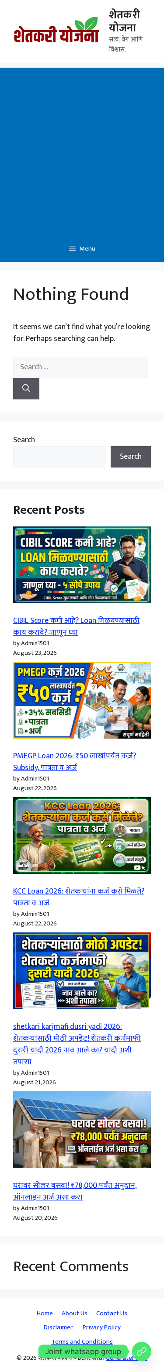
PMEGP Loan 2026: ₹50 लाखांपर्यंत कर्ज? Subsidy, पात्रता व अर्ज (74, 762)
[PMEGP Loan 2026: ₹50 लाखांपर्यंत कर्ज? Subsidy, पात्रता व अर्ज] (82, 702)
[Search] (26, 388)
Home (45, 1313)
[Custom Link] (141, 1351)
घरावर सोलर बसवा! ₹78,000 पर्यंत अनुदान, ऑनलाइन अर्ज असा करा (75, 1191)
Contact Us (111, 1313)
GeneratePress (126, 1357)
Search (24, 440)
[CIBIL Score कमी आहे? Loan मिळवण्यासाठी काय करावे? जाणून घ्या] (82, 566)
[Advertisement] (82, 149)
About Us (74, 1313)
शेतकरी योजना (124, 21)
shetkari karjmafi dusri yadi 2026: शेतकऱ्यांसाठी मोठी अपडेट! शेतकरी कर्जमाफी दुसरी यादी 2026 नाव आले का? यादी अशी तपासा (77, 1044)
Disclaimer (59, 1327)
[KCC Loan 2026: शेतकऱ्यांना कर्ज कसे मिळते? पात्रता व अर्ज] (82, 837)
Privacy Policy (102, 1327)
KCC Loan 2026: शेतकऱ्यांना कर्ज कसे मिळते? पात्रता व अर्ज (78, 897)
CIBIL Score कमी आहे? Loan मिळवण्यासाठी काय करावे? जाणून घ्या (76, 626)
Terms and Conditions (82, 1341)
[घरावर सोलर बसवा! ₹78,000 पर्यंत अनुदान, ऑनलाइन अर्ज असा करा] (82, 1131)
